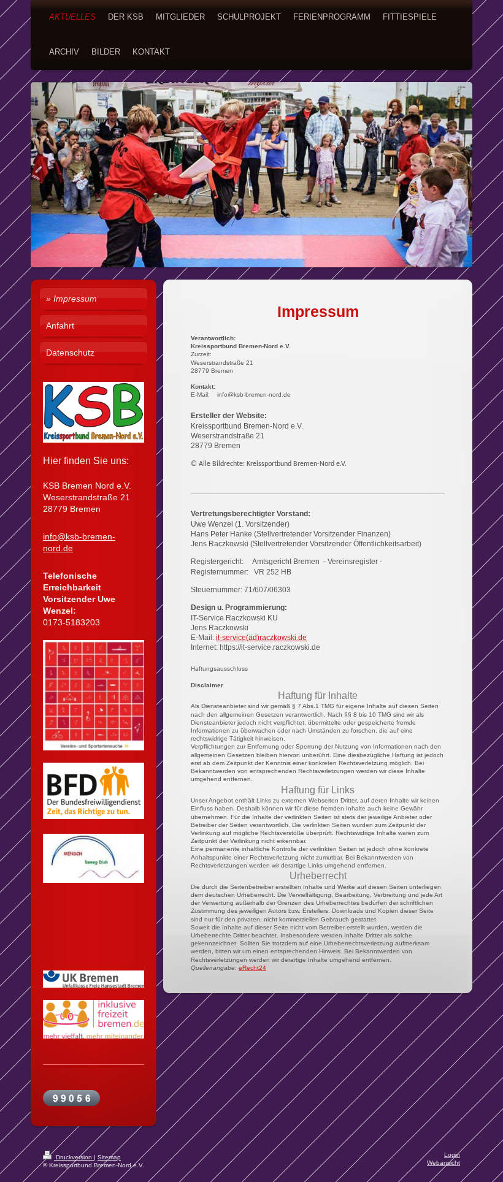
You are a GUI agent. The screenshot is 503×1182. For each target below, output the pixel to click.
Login (452, 1154)
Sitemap (109, 1157)
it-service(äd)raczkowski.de (261, 637)
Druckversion (74, 1157)
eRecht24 (252, 967)
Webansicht (443, 1162)
